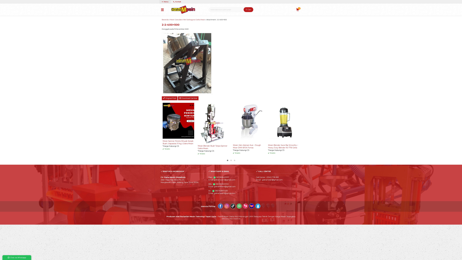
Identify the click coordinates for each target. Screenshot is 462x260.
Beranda (165, 20)
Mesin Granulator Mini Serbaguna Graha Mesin (187, 20)
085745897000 (221, 191)
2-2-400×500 (170, 24)
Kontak (178, 2)
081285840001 (222, 177)
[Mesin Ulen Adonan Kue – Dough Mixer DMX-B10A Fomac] (248, 123)
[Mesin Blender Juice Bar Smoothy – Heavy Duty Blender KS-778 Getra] (284, 123)
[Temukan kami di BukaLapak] (245, 206)
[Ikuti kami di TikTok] (232, 206)
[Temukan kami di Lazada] (251, 206)
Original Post (170, 98)
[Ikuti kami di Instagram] (226, 206)
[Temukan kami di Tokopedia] (239, 206)
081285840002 (222, 184)
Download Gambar (189, 98)
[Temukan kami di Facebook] (220, 206)
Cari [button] (249, 10)
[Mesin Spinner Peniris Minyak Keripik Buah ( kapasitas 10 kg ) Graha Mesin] (178, 121)
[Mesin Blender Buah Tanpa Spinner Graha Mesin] (213, 123)
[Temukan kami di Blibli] (257, 206)
